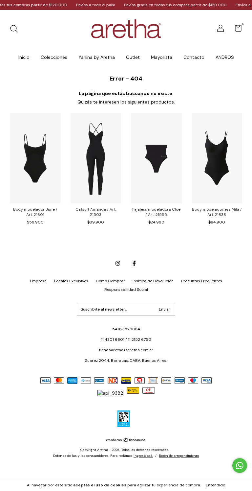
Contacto (193, 57)
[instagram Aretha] (117, 263)
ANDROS (225, 57)
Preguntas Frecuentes (201, 281)
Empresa (38, 281)
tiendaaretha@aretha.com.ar (126, 350)
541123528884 (126, 329)
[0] (235, 30)
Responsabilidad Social (126, 289)
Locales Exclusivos (71, 281)
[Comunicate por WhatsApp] (239, 465)
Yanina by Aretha (96, 57)
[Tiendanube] (126, 441)
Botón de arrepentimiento (179, 456)
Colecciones (54, 57)
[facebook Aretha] (134, 263)
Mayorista (161, 57)
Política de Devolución (153, 281)
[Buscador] (16, 29)
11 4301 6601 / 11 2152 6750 (126, 339)
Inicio (24, 57)
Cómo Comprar (110, 281)
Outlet (133, 57)
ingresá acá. (143, 456)
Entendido (215, 485)
